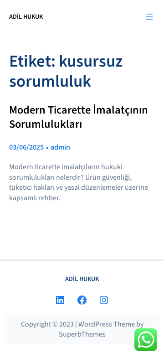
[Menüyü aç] (149, 16)
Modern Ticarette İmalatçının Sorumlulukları (78, 117)
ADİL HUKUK (26, 16)
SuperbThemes (82, 334)
